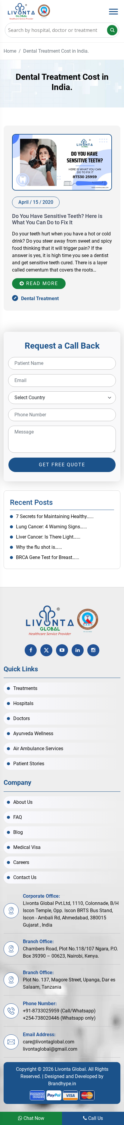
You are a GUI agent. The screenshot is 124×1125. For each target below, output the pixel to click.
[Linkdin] (78, 650)
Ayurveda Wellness (33, 733)
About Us (23, 802)
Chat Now (33, 1118)
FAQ (17, 817)
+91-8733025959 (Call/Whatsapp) (59, 1011)
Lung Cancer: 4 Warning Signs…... (51, 527)
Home (10, 51)
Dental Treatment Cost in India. (56, 51)
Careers (21, 862)
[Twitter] (46, 650)
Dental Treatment (40, 298)
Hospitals (23, 703)
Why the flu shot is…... (39, 547)
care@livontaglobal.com (48, 1042)
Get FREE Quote (62, 465)
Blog (18, 832)
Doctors (21, 718)
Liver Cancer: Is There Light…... (48, 537)
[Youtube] (62, 650)
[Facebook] (31, 650)
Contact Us (24, 877)
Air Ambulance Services (38, 748)
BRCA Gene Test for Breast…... (47, 557)
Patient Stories (28, 763)
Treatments (25, 688)
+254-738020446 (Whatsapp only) (59, 1018)
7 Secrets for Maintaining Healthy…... (55, 516)
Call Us (95, 1118)
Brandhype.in (62, 1083)
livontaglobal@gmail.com (50, 1049)
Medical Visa (27, 847)
